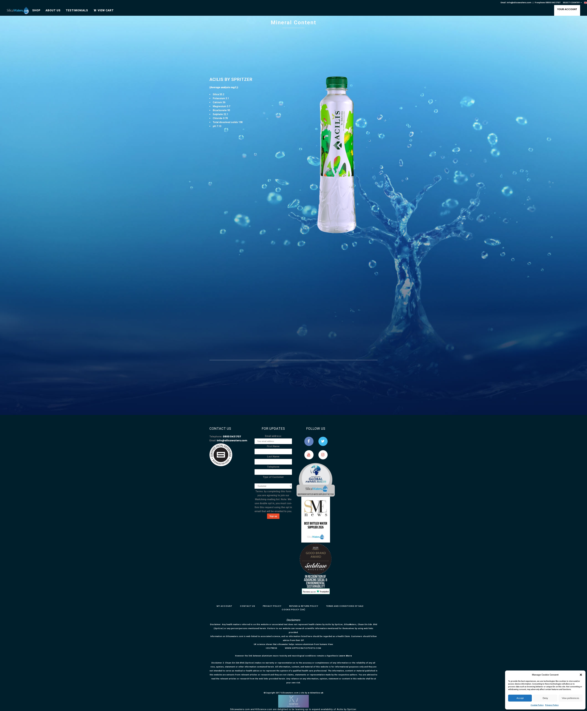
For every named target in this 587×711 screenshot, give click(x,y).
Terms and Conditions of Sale (345, 606)
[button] (580, 674)
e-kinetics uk (315, 692)
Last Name (273, 456)
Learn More (345, 655)
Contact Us (247, 606)
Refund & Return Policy (303, 606)
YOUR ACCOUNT (567, 9)
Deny (545, 698)
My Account (224, 606)
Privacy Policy (552, 705)
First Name (273, 446)
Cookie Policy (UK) (293, 609)
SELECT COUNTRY (571, 2)
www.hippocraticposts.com (303, 648)
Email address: (273, 436)
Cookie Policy (537, 705)
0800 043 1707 (553, 2)
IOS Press (271, 648)
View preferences (570, 698)
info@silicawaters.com (519, 2)
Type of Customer (273, 477)
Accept (520, 698)
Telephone (273, 466)
